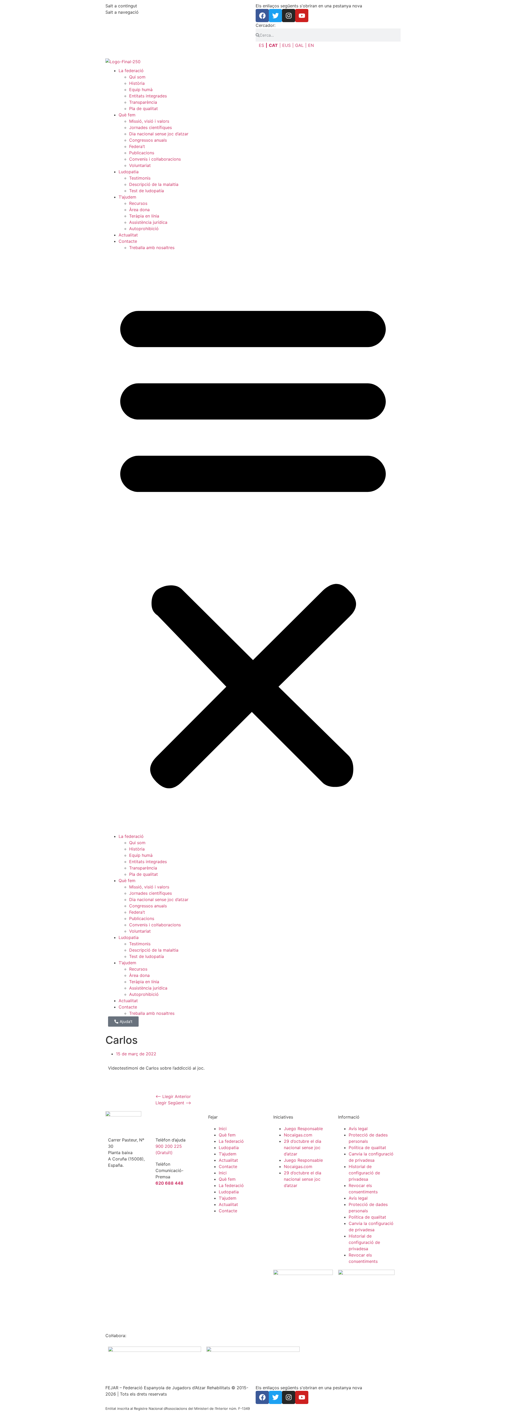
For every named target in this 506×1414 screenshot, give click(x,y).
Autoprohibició (144, 228)
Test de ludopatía (146, 190)
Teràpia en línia (144, 216)
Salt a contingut (121, 5)
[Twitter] (275, 15)
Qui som (137, 77)
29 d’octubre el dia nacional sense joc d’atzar (302, 1147)
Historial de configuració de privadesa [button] (364, 1173)
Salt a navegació (122, 12)
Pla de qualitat (143, 108)
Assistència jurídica (148, 222)
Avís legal (358, 1128)
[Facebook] (262, 15)
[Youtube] (301, 15)
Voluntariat (140, 165)
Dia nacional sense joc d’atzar (158, 133)
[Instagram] (288, 15)
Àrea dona (139, 209)
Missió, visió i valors (149, 121)
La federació (131, 70)
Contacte (128, 241)
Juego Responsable (303, 1128)
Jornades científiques (150, 127)
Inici (223, 1128)
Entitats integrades (148, 95)
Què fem (127, 114)
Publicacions (141, 152)
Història (137, 83)
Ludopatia (129, 171)
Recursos (138, 203)
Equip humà (141, 89)
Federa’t (137, 146)
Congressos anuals (148, 140)
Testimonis (139, 178)
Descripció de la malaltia (153, 184)
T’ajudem (127, 197)
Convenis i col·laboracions (155, 159)
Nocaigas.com (298, 1135)
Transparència (143, 102)
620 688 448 (169, 1183)
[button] (253, 542)
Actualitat (128, 235)
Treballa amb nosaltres (151, 247)
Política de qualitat (367, 1147)
